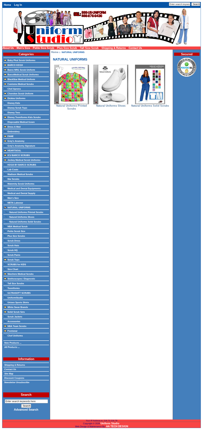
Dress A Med (14, 127)
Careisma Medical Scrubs (21, 84)
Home (7, 4)
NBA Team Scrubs (17, 326)
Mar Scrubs (13, 179)
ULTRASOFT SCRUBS (19, 293)
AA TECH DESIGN (117, 426)
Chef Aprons (14, 89)
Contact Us (135, 47)
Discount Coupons (14, 378)
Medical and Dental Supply (21, 193)
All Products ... (12, 347)
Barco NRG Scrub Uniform (21, 70)
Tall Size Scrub (89, 47)
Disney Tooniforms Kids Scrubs (24, 117)
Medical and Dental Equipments (24, 188)
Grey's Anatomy (16, 141)
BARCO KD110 (15, 65)
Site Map (8, 373)
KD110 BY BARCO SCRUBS (22, 165)
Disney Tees (14, 112)
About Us (8, 47)
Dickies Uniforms (16, 98)
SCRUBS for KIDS (17, 264)
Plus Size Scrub (67, 47)
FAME (10, 136)
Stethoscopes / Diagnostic (21, 279)
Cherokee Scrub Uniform (20, 93)
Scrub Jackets (15, 316)
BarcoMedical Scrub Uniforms (23, 74)
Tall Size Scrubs (16, 283)
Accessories (14, 321)
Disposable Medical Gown (21, 122)
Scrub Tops (13, 260)
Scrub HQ (13, 250)
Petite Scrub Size (16, 231)
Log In (18, 4)
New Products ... (12, 343)
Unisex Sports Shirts (18, 302)
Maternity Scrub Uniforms (21, 184)
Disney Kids (14, 103)
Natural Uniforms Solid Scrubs (25, 222)
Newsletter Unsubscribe (16, 382)
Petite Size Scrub (43, 47)
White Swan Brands (18, 307)
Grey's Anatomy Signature (21, 146)
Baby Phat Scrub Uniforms (21, 60)
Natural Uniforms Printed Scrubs (26, 212)
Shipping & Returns (114, 47)
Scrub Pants (14, 255)
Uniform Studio (110, 423)
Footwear (12, 331)
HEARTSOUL (14, 150)
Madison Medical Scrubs (20, 174)
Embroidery (14, 131)
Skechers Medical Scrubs (21, 274)
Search (26, 394)
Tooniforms (14, 288)
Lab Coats (13, 169)
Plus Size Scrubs (16, 236)
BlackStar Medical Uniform (21, 79)
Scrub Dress (14, 241)
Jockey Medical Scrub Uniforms (24, 160)
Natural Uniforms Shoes (21, 217)
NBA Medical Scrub (18, 226)
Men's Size (23, 47)
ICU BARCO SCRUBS (19, 155)
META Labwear (15, 203)
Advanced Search (26, 409)
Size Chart (13, 269)
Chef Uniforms (15, 335)
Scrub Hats (13, 245)
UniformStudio (15, 297)
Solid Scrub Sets (16, 312)
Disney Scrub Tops (17, 108)
